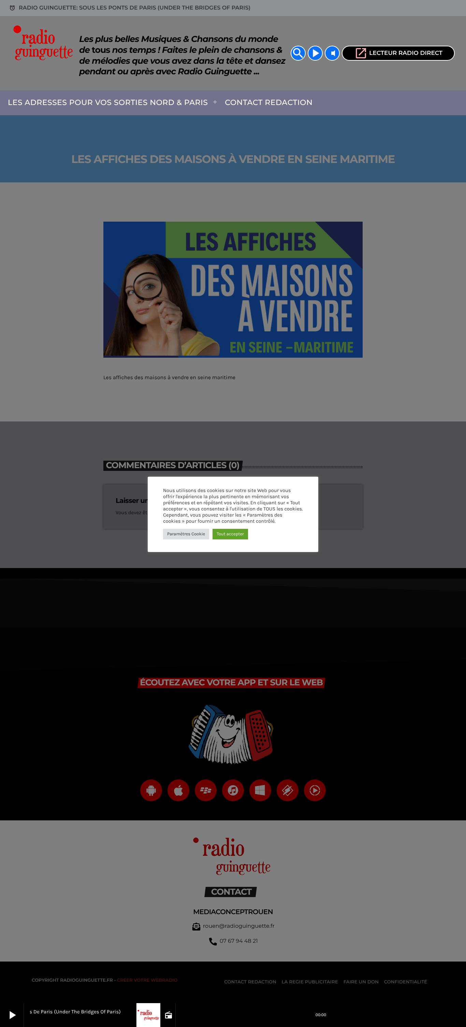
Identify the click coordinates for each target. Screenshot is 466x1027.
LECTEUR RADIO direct (398, 53)
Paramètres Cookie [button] (186, 534)
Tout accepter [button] (230, 534)
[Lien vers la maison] (45, 53)
